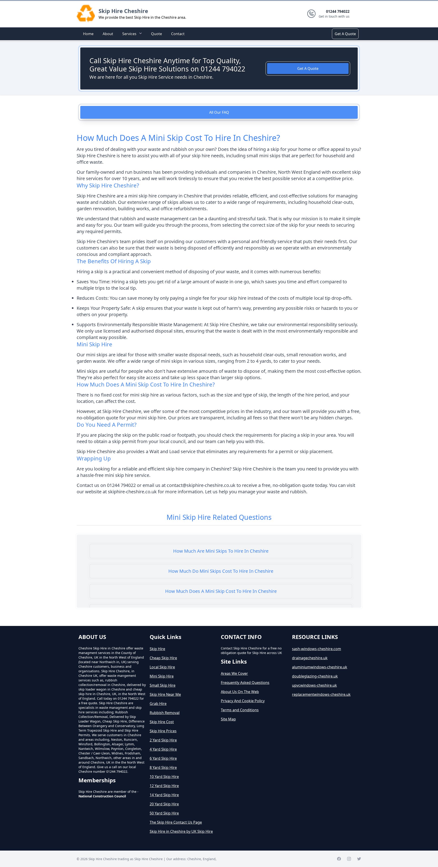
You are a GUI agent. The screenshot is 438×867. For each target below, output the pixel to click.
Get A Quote (345, 33)
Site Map (228, 719)
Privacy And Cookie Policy (243, 700)
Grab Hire (158, 703)
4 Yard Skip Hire (163, 749)
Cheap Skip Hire (163, 657)
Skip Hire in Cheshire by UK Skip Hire (181, 831)
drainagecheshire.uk (310, 657)
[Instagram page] (349, 858)
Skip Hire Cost (162, 721)
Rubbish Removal (165, 712)
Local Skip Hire (162, 667)
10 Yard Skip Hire (164, 776)
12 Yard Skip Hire (164, 785)
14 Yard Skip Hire (164, 794)
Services (129, 33)
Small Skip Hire (162, 685)
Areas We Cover (234, 673)
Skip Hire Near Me (165, 694)
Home (88, 33)
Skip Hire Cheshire (123, 11)
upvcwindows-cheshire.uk (314, 685)
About (108, 33)
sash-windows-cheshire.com (316, 648)
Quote (156, 33)
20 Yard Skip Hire (164, 804)
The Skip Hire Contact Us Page (176, 822)
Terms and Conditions (240, 709)
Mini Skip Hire (162, 676)
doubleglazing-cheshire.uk (315, 676)
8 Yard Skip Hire (163, 767)
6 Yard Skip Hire (163, 758)
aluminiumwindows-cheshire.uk (319, 667)
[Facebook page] (339, 858)
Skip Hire (157, 648)
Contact (178, 33)
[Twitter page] (359, 858)
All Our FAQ (219, 112)
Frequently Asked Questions (245, 682)
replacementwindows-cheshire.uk (321, 694)
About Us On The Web (240, 691)
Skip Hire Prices (163, 730)
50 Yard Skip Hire (164, 813)
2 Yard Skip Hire (163, 740)
